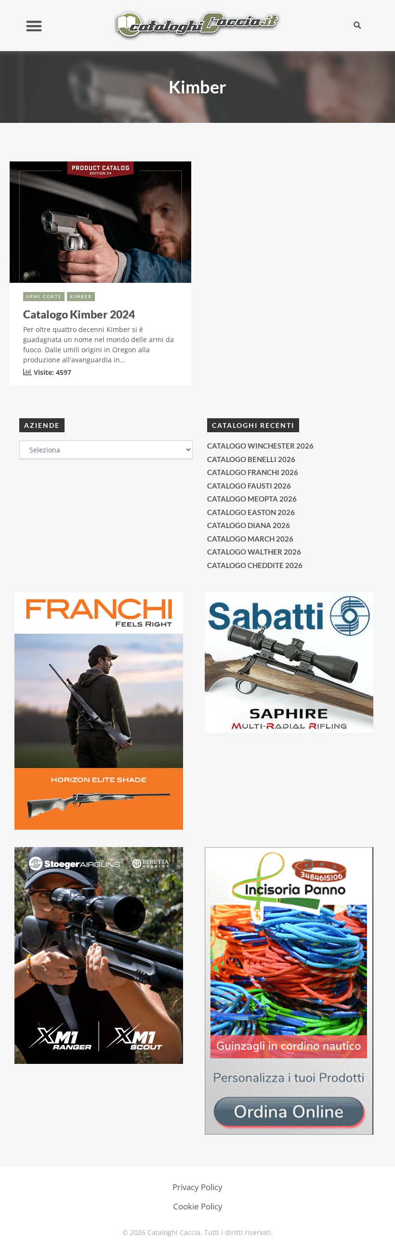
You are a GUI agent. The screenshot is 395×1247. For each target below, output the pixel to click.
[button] (34, 26)
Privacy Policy (197, 1187)
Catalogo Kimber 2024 (79, 314)
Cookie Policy (198, 1206)
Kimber (81, 296)
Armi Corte (44, 296)
